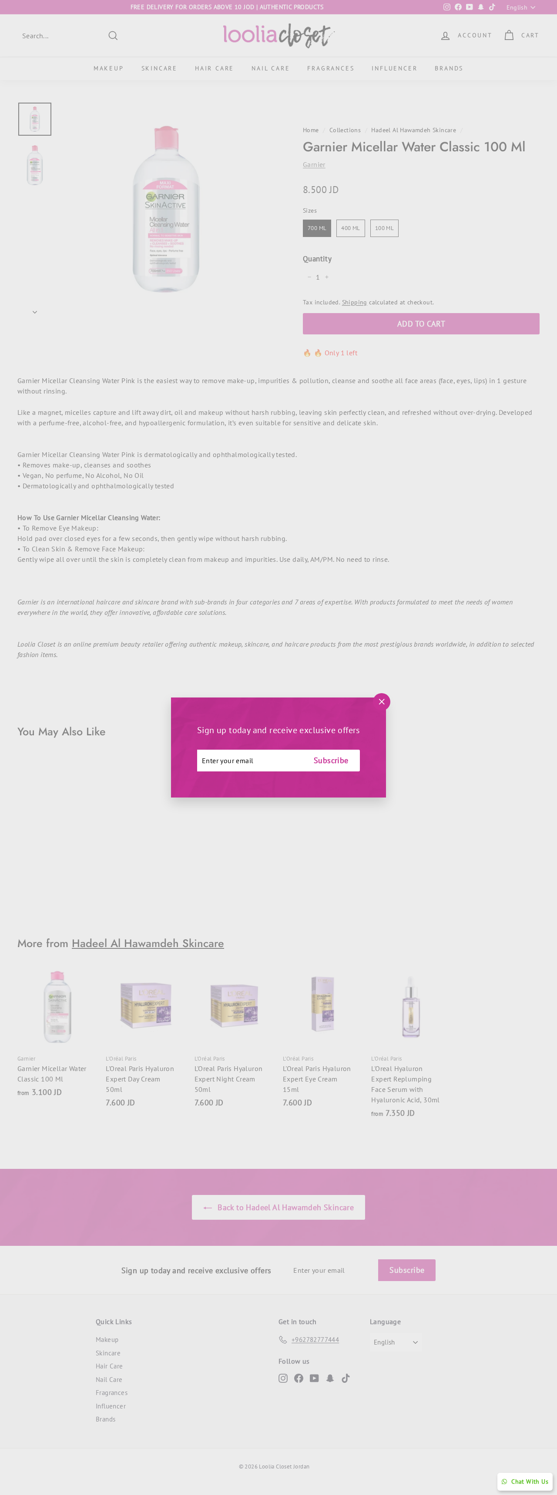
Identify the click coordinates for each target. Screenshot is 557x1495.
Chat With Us (529, 1481)
